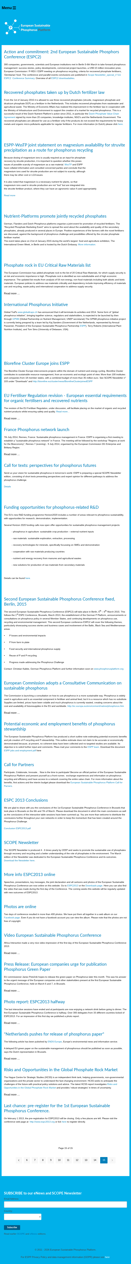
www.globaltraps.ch (27, 312)
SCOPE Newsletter (21, 843)
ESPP (83, 326)
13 (86, 1160)
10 (59, 1160)
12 (77, 1160)
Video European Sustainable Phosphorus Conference (52, 935)
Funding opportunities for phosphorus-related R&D (51, 507)
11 (68, 1160)
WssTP (68, 164)
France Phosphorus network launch (36, 430)
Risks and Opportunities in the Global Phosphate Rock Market (61, 1070)
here (120, 124)
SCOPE (21, 1234)
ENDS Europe (55, 1041)
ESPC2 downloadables (62, 78)
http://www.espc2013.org (42, 1121)
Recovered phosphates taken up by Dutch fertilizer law (54, 92)
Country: (8, 1211)
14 (95, 1160)
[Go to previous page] (19, 1160)
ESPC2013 (72, 885)
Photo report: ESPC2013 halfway (34, 1002)
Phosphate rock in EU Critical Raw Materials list (47, 265)
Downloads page (93, 885)
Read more (9, 195)
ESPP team (93, 747)
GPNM (15, 319)
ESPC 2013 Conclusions (26, 800)
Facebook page (12, 917)
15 (104, 1160)
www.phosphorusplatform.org (108, 668)
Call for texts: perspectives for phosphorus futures (50, 465)
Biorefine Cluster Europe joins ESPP (36, 363)
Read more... (62, 411)
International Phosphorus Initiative (36, 305)
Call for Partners (19, 765)
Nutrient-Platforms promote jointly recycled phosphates (55, 216)
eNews (33, 1234)
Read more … (12, 293)
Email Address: (11, 1198)
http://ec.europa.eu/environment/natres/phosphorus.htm (95, 706)
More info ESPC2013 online (29, 875)
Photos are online (20, 907)
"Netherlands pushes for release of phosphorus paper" (54, 1034)
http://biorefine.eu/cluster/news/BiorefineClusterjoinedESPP (62, 381)
